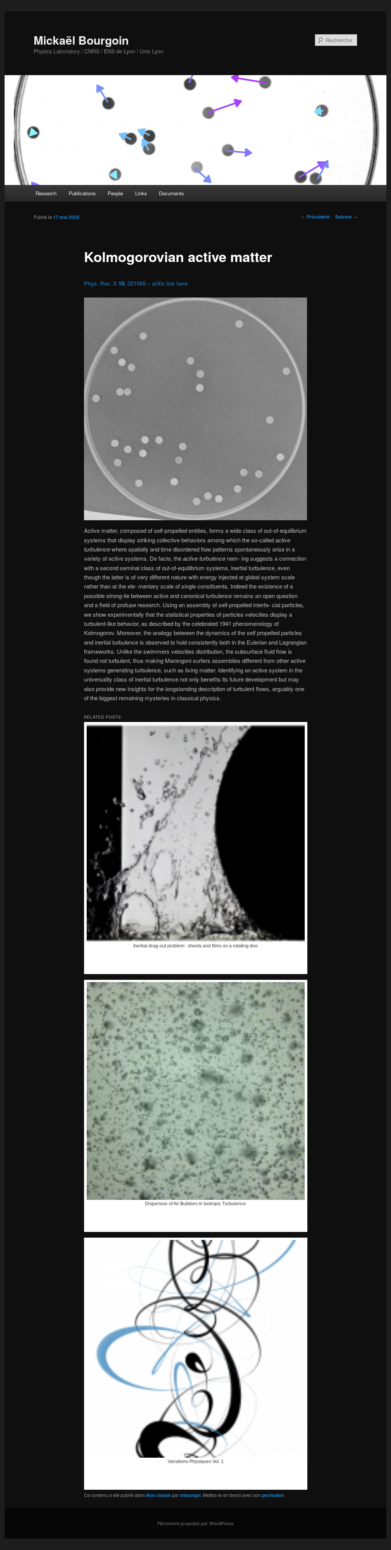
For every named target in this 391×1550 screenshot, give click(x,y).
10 (121, 283)
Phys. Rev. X (101, 283)
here (181, 283)
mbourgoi (190, 1495)
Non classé (158, 1495)
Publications (82, 193)
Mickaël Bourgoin (81, 40)
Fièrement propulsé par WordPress (195, 1523)
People (115, 193)
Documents (171, 193)
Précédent (315, 216)
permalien (273, 1495)
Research (46, 193)
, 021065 (135, 283)
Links (141, 193)
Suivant (346, 216)
